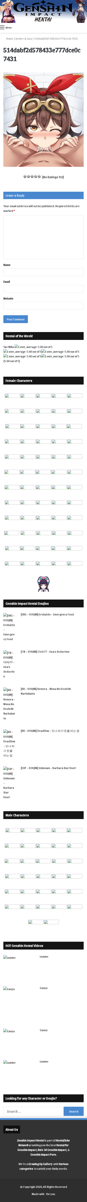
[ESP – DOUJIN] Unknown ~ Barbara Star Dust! (48, 767)
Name (6, 264)
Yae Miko (8, 346)
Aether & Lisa (23, 38)
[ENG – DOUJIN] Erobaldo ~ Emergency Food (47, 614)
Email (6, 281)
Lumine (44, 956)
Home (9, 38)
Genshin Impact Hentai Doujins (27, 603)
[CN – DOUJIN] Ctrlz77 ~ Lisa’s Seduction (45, 651)
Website (8, 298)
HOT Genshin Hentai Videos (24, 945)
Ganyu (44, 987)
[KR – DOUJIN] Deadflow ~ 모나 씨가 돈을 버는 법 (50, 730)
